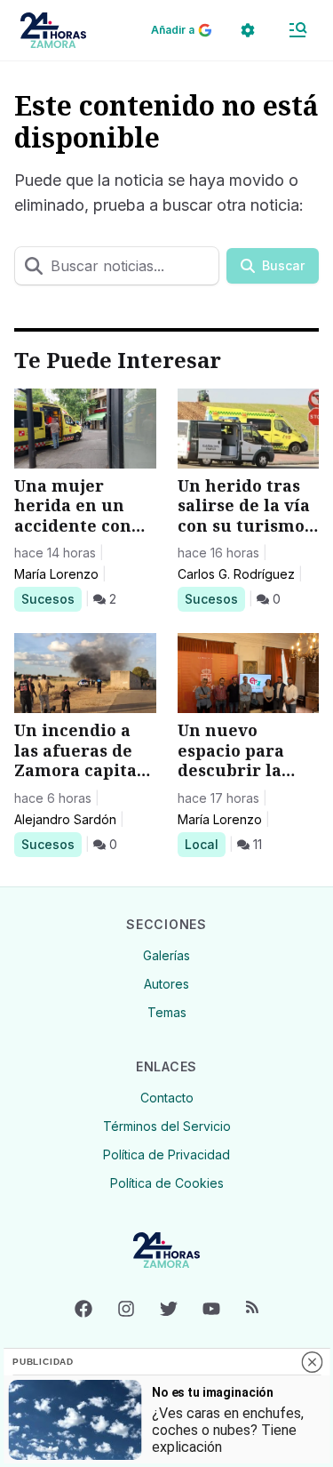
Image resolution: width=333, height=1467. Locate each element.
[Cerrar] (311, 1362)
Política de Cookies (167, 1182)
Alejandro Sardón (65, 819)
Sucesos (51, 598)
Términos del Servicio (167, 1126)
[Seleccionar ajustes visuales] (248, 30)
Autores (166, 983)
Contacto (167, 1097)
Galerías (166, 955)
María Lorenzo (56, 573)
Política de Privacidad (166, 1154)
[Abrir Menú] (297, 30)
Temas (166, 1012)
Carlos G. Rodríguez (236, 573)
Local (205, 844)
